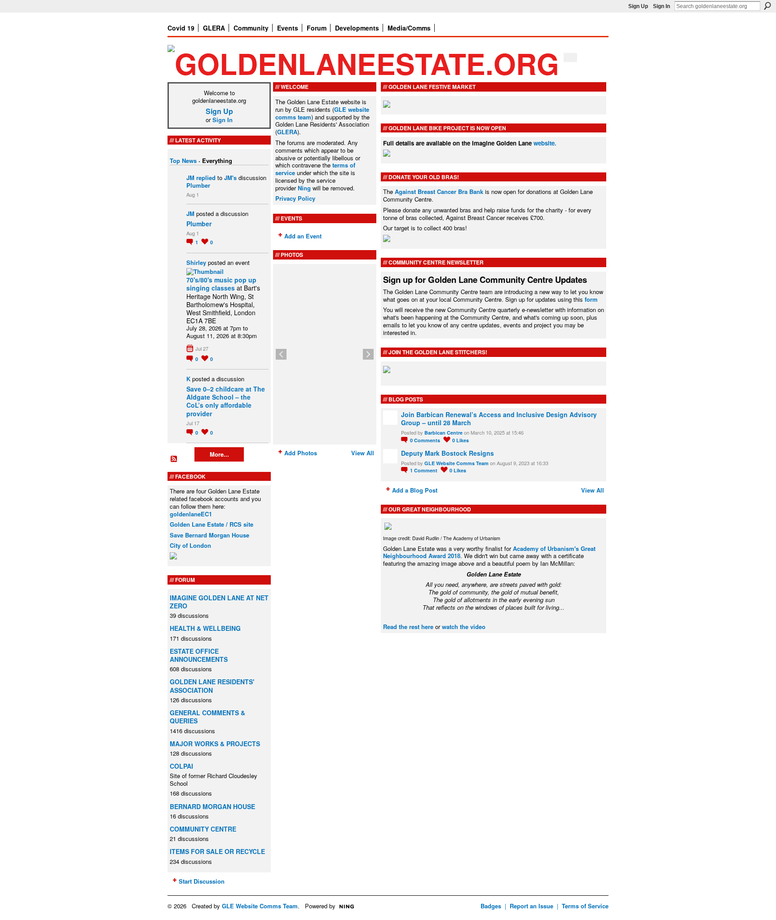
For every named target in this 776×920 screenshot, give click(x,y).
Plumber (198, 185)
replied (206, 177)
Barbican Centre (443, 432)
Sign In (661, 6)
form (591, 299)
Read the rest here (408, 626)
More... (219, 454)
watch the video (463, 626)
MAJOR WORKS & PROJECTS (215, 743)
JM (190, 177)
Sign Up (638, 6)
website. (545, 143)
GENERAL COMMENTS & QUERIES (207, 716)
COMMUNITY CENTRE (203, 828)
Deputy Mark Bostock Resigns (447, 453)
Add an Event (303, 236)
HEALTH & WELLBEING (205, 628)
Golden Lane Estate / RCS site (211, 524)
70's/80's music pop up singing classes (221, 283)
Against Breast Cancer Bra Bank (439, 191)
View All (362, 453)
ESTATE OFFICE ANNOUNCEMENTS (199, 655)
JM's (230, 177)
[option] (324, 354)
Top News (183, 160)
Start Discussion (202, 881)
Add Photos (300, 453)
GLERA (287, 132)
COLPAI (181, 766)
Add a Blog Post (414, 490)
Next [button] (368, 354)
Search (767, 6)
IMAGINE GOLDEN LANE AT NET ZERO (219, 601)
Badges (491, 906)
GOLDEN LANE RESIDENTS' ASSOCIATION (212, 685)
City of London (190, 545)
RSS (174, 459)
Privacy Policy (295, 198)
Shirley (196, 262)
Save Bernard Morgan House (209, 535)
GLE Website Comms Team (456, 463)
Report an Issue (531, 906)
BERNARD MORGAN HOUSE (212, 806)
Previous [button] (281, 354)
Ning (304, 188)
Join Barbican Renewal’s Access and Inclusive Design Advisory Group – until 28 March (499, 418)
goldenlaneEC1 (191, 514)
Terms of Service (585, 906)
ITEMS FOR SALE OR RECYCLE (217, 851)
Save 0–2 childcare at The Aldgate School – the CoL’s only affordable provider (225, 401)
